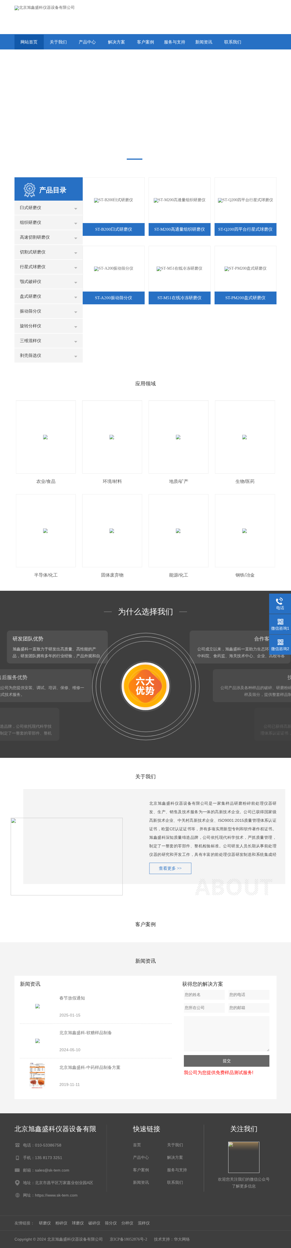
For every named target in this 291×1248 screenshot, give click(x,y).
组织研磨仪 (30, 222)
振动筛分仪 (30, 311)
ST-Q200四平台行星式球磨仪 (245, 229)
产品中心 (87, 42)
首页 (137, 1145)
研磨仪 (45, 1223)
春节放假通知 (72, 998)
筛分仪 (111, 1223)
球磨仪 (78, 1223)
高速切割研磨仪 (35, 237)
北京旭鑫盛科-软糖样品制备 (85, 1032)
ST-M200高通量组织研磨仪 (179, 229)
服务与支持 (174, 42)
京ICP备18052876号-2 (128, 1239)
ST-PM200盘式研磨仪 (245, 298)
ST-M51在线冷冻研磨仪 (179, 298)
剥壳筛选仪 (30, 355)
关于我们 (58, 42)
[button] (134, 159)
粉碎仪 (61, 1223)
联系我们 (232, 42)
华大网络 (182, 1239)
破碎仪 (94, 1223)
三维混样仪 (30, 340)
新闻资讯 (203, 42)
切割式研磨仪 (32, 252)
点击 (76, 209)
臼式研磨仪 (30, 207)
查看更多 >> (161, 868)
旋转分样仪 (30, 326)
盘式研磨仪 (30, 296)
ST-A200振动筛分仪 (113, 298)
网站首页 (29, 42)
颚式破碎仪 (30, 281)
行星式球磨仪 (32, 267)
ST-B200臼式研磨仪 (113, 229)
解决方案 (116, 42)
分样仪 (127, 1223)
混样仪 (144, 1223)
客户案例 (145, 42)
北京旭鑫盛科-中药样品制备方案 (89, 1067)
